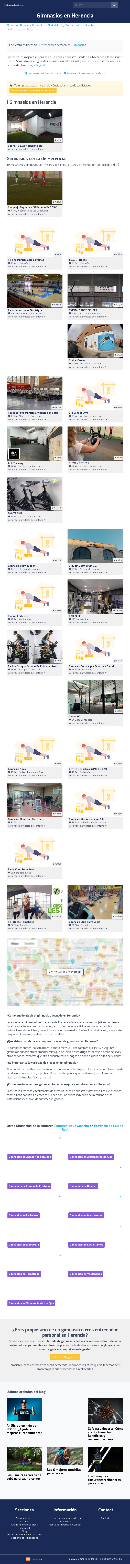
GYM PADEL (75, 616)
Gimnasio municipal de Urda (24, 819)
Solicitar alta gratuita (65, 1357)
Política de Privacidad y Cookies (65, 1524)
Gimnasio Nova (17, 769)
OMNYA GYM (15, 513)
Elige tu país (37, 1559)
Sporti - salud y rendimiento (25, 146)
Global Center (77, 360)
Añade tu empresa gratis (24, 1524)
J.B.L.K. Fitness (78, 260)
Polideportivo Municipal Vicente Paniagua (33, 413)
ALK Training (16, 463)
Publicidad (24, 1528)
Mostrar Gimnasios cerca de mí (86, 73)
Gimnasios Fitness (18, 25)
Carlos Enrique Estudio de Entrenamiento (33, 666)
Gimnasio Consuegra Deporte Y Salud (91, 666)
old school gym (78, 413)
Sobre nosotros (24, 1518)
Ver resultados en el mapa (44, 73)
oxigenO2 (74, 716)
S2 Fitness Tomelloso (21, 922)
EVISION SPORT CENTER (83, 310)
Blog (24, 1531)
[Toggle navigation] (122, 5)
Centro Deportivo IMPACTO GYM (88, 769)
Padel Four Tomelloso (21, 869)
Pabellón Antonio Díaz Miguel (25, 310)
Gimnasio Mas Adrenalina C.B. (86, 819)
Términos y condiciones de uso (65, 1518)
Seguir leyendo (37, 65)
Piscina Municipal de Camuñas (26, 260)
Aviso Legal (65, 1521)
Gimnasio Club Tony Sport (84, 922)
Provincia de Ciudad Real (47, 25)
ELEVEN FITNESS (79, 463)
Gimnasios (79, 45)
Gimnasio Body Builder (21, 565)
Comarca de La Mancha (80, 25)
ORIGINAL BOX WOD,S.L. (83, 565)
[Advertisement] (95, 195)
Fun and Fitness (18, 616)
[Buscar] (114, 5)
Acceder (24, 1521)
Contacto (105, 1518)
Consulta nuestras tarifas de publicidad (33, 90)
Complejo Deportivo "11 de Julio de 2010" (32, 207)
